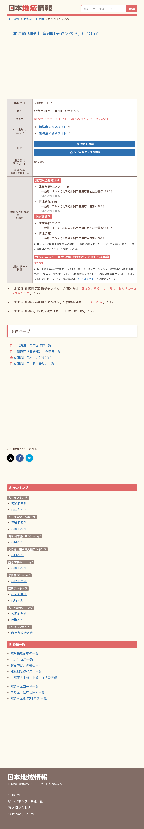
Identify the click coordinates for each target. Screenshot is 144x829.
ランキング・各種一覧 (27, 801)
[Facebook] (20, 458)
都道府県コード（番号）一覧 (34, 363)
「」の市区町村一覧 (32, 345)
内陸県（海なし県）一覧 (28, 692)
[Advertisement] (72, 68)
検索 (132, 9)
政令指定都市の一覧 (24, 653)
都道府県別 (19, 503)
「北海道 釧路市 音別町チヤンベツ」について (54, 33)
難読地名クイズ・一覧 (26, 671)
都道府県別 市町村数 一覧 (29, 698)
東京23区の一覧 (22, 659)
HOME (16, 795)
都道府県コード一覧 (24, 686)
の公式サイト (53, 127)
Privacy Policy (22, 814)
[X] (10, 458)
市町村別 (17, 542)
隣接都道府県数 (22, 633)
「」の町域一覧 (37, 351)
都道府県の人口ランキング (32, 357)
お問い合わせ (20, 808)
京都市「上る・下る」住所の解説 (34, 677)
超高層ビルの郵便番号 (26, 665)
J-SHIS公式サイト (85, 279)
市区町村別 (19, 510)
